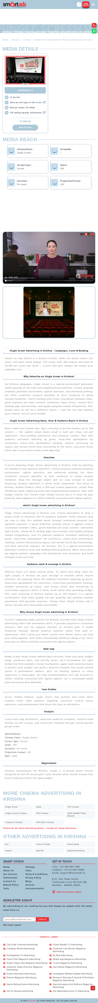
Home (6, 867)
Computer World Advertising (21, 948)
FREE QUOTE (86, 4)
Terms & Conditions (34, 874)
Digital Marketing (75, 850)
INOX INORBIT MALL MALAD (77, 814)
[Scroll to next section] (93, 988)
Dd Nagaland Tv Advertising (21, 955)
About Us (8, 870)
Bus (6, 844)
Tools (6, 888)
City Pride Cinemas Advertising (22, 945)
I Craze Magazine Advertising (67, 963)
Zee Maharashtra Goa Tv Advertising (71, 991)
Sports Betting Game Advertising (23, 984)
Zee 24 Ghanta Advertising (20, 991)
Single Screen (11, 807)
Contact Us (9, 881)
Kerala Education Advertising (21, 974)
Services (30, 884)
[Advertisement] (49, 211)
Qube (38, 807)
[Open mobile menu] (93, 4)
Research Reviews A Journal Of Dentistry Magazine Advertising (73, 978)
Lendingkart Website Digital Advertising (72, 974)
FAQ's (29, 870)
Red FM (39, 850)
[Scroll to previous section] (93, 982)
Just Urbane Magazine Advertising (70, 967)
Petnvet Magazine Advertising (21, 977)
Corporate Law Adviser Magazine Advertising (69, 949)
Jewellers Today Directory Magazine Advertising (25, 968)
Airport (8, 850)
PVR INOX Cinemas (45, 822)
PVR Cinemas (42, 813)
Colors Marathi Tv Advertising (67, 945)
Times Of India (43, 844)
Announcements (34, 888)
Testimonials (10, 877)
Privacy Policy (33, 877)
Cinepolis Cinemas (14, 822)
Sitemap (30, 867)
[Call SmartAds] (94, 25)
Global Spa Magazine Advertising (69, 959)
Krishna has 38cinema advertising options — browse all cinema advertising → (40, 828)
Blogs (29, 881)
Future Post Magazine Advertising (23, 959)
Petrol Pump (73, 844)
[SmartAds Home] (15, 4)
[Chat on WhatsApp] (94, 31)
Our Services (10, 874)
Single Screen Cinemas (16, 813)
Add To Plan (25, 127)
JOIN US (42, 919)
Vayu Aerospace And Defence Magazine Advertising (73, 985)
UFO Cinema (73, 807)
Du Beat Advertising (63, 955)
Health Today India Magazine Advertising (27, 963)
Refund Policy (11, 884)
